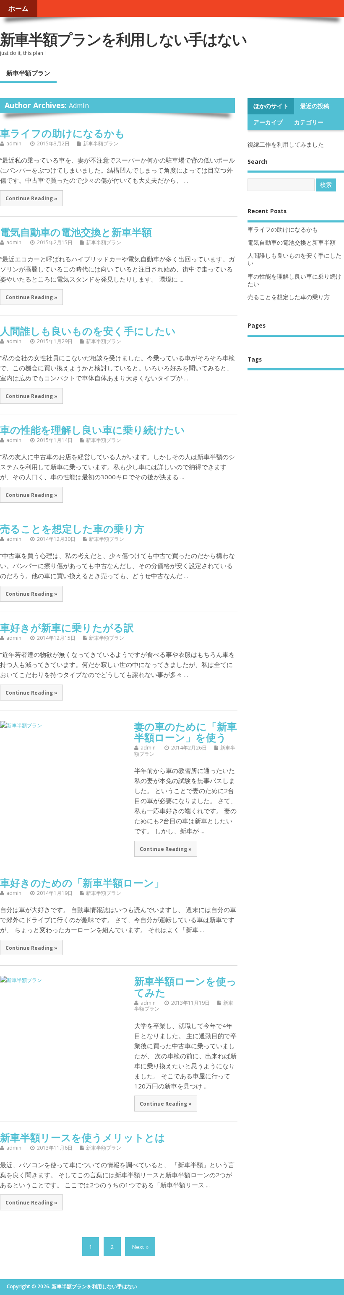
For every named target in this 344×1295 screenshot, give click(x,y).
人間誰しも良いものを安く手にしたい (88, 331)
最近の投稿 (314, 106)
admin (79, 105)
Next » (140, 1246)
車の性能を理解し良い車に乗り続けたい (92, 430)
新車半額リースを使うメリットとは (82, 1137)
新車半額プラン (28, 73)
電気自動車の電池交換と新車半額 (76, 232)
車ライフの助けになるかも (62, 133)
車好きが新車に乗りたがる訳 (67, 627)
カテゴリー (308, 122)
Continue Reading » (31, 198)
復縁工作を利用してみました (286, 144)
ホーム (18, 8)
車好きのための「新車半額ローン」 (82, 882)
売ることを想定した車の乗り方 (72, 528)
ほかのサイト (271, 106)
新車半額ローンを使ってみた (185, 986)
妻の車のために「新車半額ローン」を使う (185, 731)
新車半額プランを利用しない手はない (123, 39)
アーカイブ (268, 122)
